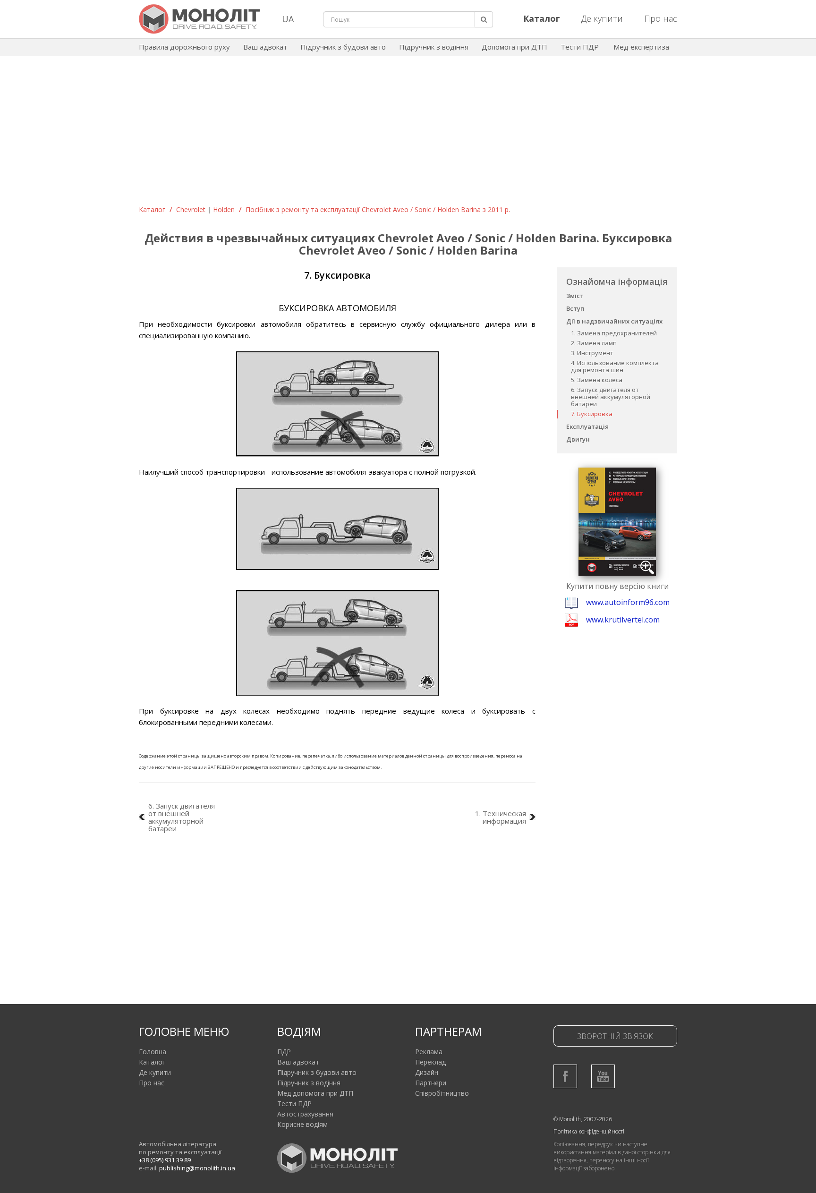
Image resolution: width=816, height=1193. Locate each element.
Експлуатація (587, 426)
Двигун (578, 439)
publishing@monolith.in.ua (197, 1168)
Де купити (602, 18)
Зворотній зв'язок (615, 1036)
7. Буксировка (591, 413)
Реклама (428, 1051)
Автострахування (305, 1113)
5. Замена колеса (596, 379)
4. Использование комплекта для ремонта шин (615, 366)
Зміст (575, 295)
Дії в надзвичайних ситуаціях (614, 321)
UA (288, 19)
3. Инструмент (592, 353)
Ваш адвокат (265, 46)
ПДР (284, 1051)
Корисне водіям (302, 1124)
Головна (152, 1051)
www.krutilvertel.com (623, 619)
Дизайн (426, 1072)
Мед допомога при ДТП (315, 1093)
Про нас (660, 18)
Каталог (152, 209)
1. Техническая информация (500, 817)
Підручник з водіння (433, 46)
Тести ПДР (580, 46)
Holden (224, 209)
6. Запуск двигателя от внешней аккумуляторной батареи (610, 396)
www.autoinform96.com (628, 602)
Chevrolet (190, 209)
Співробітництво (442, 1093)
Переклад (430, 1061)
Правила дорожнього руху (184, 46)
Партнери (430, 1082)
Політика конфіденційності (588, 1131)
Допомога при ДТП (514, 46)
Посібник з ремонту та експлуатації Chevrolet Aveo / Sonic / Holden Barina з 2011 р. (378, 209)
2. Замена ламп (594, 343)
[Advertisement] (408, 134)
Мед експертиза (641, 46)
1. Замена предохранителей (614, 333)
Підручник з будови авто (343, 46)
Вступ (575, 308)
